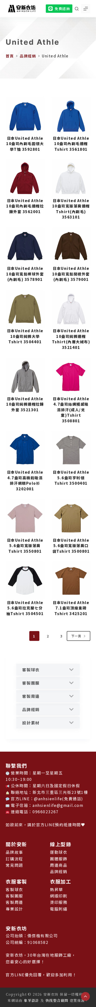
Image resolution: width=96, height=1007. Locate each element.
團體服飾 (58, 859)
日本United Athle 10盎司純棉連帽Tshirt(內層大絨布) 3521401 (71, 339)
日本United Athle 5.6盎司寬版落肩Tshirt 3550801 (25, 546)
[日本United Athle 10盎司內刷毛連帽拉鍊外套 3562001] (25, 178)
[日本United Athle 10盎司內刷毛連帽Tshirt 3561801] (71, 116)
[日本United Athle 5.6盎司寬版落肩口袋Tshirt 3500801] (71, 518)
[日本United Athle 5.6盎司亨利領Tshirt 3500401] (71, 450)
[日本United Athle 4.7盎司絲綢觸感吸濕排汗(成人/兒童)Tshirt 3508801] (71, 377)
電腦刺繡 (58, 909)
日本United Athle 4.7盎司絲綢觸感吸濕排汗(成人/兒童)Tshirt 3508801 (71, 409)
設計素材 (30, 723)
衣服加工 (60, 881)
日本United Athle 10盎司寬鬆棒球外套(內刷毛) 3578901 (25, 274)
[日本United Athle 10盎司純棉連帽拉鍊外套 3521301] (25, 377)
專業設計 (14, 909)
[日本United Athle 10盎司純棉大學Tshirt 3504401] (25, 309)
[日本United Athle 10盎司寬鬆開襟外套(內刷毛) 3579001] (71, 246)
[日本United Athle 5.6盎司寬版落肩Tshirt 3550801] (25, 518)
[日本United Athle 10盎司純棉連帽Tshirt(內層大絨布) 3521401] (71, 309)
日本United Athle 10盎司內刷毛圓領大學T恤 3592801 (25, 144)
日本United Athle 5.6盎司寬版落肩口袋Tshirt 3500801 (71, 546)
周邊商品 (58, 865)
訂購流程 (14, 859)
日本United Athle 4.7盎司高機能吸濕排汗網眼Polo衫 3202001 (25, 480)
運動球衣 (58, 852)
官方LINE (45, 825)
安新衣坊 (16, 928)
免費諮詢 (62, 8)
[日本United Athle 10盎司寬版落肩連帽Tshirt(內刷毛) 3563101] (71, 178)
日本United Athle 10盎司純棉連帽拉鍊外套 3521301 (25, 404)
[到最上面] (85, 996)
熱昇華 (56, 889)
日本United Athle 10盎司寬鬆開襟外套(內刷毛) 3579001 (71, 274)
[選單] (85, 8)
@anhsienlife (48, 798)
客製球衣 (30, 670)
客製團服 (30, 683)
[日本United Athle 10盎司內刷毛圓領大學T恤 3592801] (25, 116)
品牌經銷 (30, 709)
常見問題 (14, 865)
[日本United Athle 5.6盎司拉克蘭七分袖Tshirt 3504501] (25, 580)
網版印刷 (58, 896)
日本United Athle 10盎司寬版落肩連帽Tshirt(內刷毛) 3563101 (71, 209)
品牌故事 (14, 852)
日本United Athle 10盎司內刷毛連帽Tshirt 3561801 (71, 144)
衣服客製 (16, 881)
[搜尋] (77, 9)
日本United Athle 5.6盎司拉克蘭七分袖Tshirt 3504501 (25, 608)
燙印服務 (58, 902)
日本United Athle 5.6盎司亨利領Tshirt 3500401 (71, 477)
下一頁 (76, 636)
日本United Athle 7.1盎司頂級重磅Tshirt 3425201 (71, 608)
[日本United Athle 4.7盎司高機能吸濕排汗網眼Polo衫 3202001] (25, 450)
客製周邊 (30, 696)
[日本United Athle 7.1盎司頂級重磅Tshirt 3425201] (71, 580)
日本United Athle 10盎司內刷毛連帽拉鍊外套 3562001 (25, 206)
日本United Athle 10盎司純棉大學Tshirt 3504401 (25, 336)
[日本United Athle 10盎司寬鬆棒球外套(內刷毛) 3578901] (25, 246)
